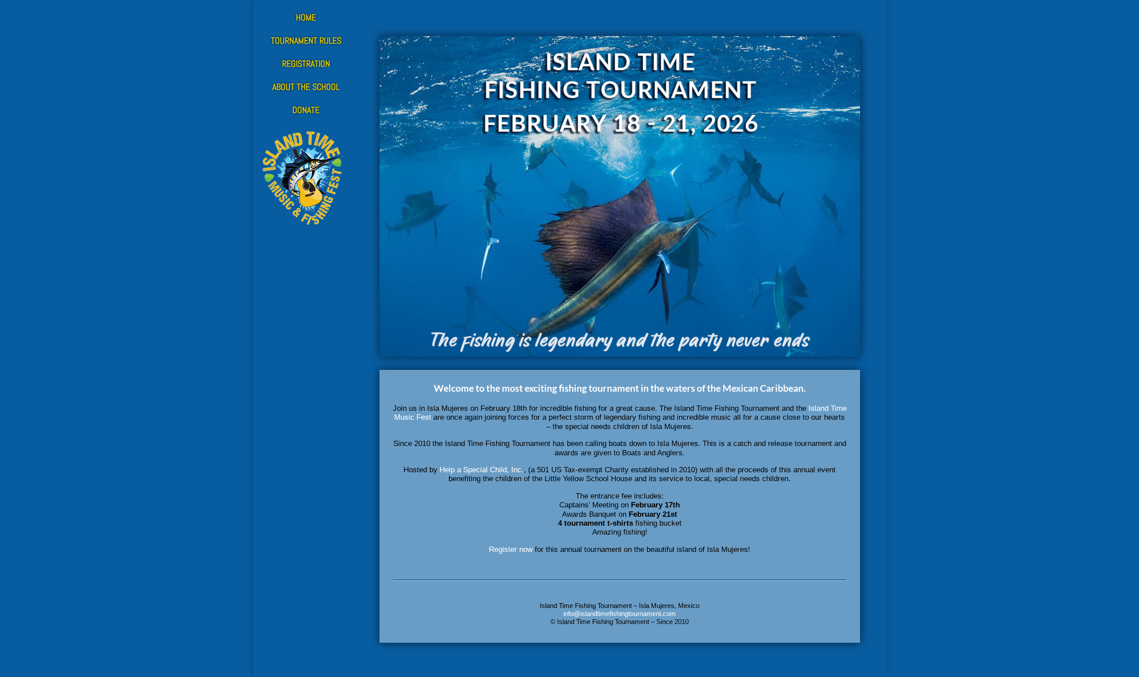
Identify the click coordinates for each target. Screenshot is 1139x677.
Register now (511, 549)
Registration (306, 63)
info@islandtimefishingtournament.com (619, 613)
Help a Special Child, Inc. (482, 470)
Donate (305, 110)
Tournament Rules (306, 40)
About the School (305, 87)
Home (306, 17)
